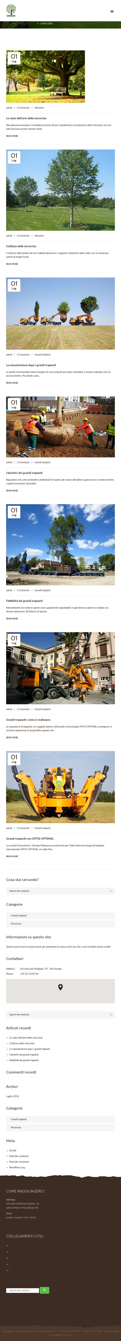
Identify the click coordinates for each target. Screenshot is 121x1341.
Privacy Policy (17, 1264)
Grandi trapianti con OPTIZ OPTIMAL (30, 838)
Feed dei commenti (19, 1162)
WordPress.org (17, 1167)
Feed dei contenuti (18, 1156)
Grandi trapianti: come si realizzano (28, 720)
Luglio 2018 (12, 1096)
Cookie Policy (17, 1271)
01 (14, 57)
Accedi (12, 1150)
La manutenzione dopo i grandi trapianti (31, 365)
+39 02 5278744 (29, 974)
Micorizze (39, 108)
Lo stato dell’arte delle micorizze (26, 118)
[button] (60, 987)
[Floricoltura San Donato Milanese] (59, 10)
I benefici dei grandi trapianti (24, 473)
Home (13, 1246)
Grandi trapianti (42, 355)
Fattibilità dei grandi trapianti (24, 601)
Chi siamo (15, 1252)
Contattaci (15, 1258)
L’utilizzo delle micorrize (21, 246)
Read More (12, 136)
